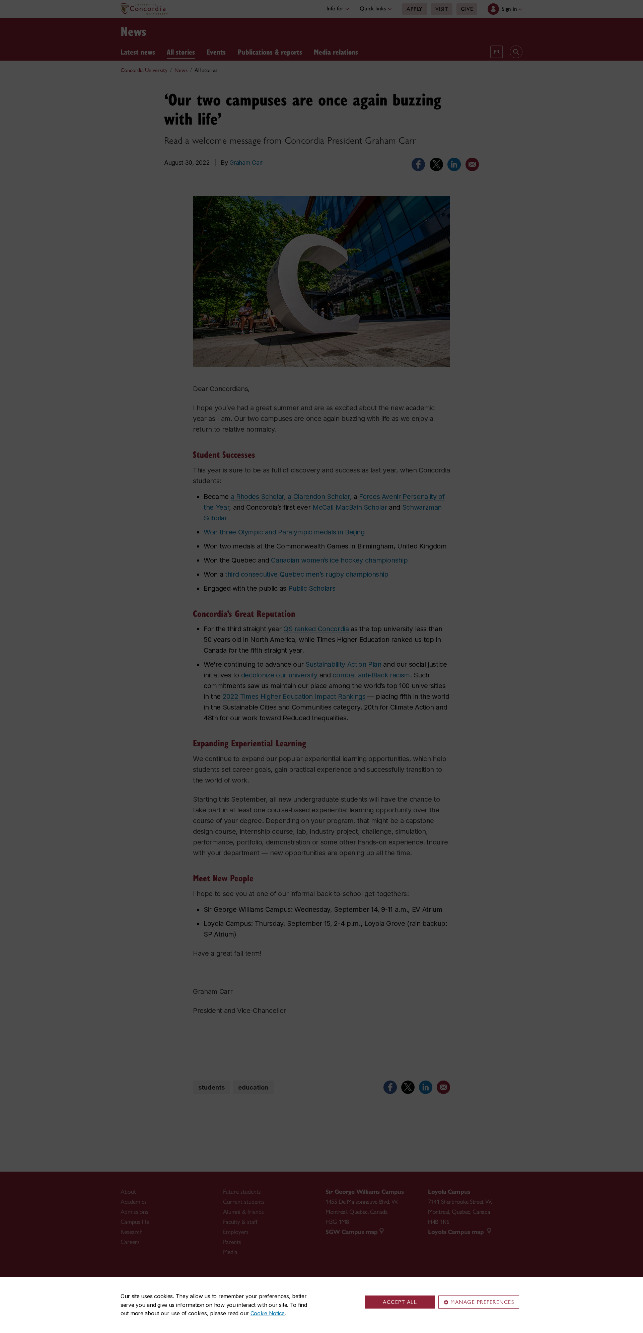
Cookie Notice (268, 1313)
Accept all (400, 1302)
